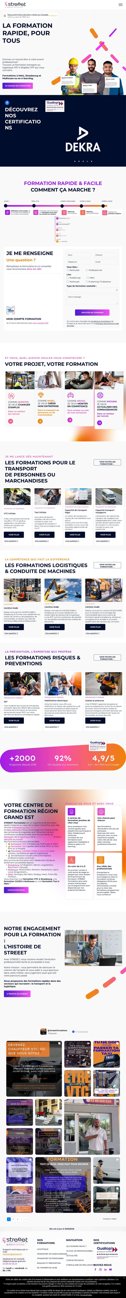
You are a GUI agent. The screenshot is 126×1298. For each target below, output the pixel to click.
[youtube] (110, 1270)
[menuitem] (42, 1249)
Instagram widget (109, 1219)
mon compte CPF (40, 323)
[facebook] (95, 1270)
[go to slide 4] (87, 161)
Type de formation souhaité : (81, 286)
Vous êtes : (72, 267)
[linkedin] (105, 1270)
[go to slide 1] (74, 161)
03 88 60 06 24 (10, 1263)
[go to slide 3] (83, 161)
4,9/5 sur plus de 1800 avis (19, 17)
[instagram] (100, 1270)
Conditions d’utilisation (101, 321)
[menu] (120, 4)
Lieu (69, 274)
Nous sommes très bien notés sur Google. (28, 14)
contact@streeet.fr (12, 1254)
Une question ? (11, 541)
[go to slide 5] (91, 161)
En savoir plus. (86, 1295)
